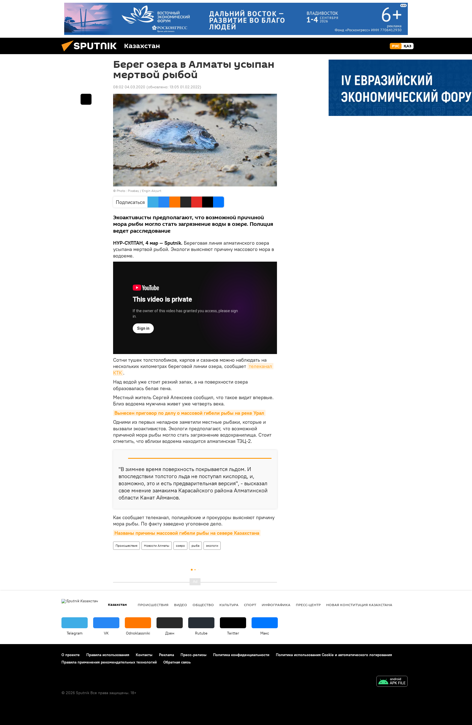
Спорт (250, 604)
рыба (195, 545)
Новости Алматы (156, 545)
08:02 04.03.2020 (129, 86)
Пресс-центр (308, 604)
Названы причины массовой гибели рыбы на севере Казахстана (186, 533)
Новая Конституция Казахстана (359, 604)
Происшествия (126, 545)
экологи (212, 545)
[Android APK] (392, 682)
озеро (180, 545)
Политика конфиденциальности (241, 654)
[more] (86, 99)
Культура (228, 604)
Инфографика (276, 604)
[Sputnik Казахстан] (91, 52)
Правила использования (107, 654)
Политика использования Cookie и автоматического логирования (334, 654)
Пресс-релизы (193, 654)
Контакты (144, 654)
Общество (203, 604)
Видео (180, 604)
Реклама (166, 654)
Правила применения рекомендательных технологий (109, 662)
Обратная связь (177, 662)
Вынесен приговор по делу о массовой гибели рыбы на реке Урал (189, 413)
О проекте (70, 654)
